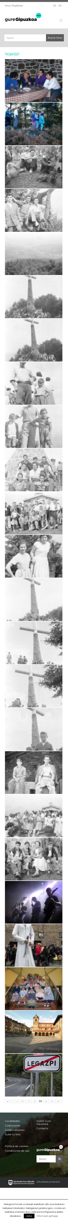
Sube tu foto (13, 1134)
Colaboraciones (14, 1130)
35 (52, 1101)
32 (34, 1101)
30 (22, 1101)
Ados (29, 1216)
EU (60, 5)
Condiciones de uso (17, 1150)
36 (58, 1101)
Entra (7, 5)
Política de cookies (16, 1146)
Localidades (12, 1121)
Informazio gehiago (47, 1216)
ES (54, 5)
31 (29, 1101)
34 (45, 1101)
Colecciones (12, 1125)
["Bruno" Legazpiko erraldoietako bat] (33, 945)
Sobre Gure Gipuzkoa (43, 1122)
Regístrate (17, 5)
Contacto (42, 1128)
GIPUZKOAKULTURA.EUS (48, 1182)
